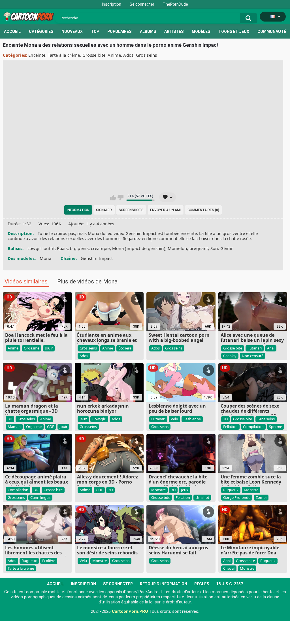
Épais (62, 248)
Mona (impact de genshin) (138, 248)
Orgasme (31, 348)
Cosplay (229, 355)
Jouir (49, 348)
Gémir (226, 248)
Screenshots (131, 210)
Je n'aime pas (120, 197)
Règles (201, 584)
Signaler (104, 210)
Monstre (158, 489)
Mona (45, 258)
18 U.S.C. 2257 (229, 584)
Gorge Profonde (236, 497)
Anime (114, 55)
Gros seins (146, 55)
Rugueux (230, 489)
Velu (174, 418)
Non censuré (252, 355)
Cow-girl (99, 418)
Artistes (174, 31)
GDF (50, 426)
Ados (128, 55)
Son (214, 248)
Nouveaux (72, 31)
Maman (14, 426)
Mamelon (177, 248)
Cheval (228, 568)
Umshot (202, 497)
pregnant (198, 248)
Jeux (83, 418)
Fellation (230, 426)
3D (10, 418)
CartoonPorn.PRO (130, 611)
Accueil (12, 31)
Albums (148, 31)
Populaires (119, 31)
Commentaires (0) (203, 210)
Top (95, 31)
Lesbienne (192, 418)
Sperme (275, 426)
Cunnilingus (40, 497)
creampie (100, 248)
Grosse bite (93, 55)
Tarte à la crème (64, 55)
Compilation (253, 426)
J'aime (113, 197)
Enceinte (36, 55)
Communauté (271, 31)
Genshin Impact (97, 258)
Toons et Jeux (233, 31)
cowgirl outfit (41, 248)
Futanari (255, 348)
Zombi (261, 497)
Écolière (124, 348)
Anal (270, 348)
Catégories (41, 31)
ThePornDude (175, 4)
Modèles (201, 31)
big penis (79, 248)
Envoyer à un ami (165, 210)
